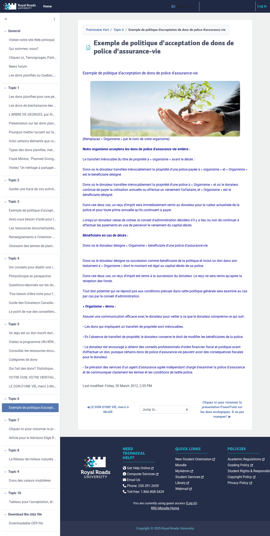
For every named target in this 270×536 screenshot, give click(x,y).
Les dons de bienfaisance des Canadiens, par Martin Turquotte (33, 106)
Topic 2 (13, 180)
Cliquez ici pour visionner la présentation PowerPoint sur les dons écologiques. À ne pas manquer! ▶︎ (222, 410)
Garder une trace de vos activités (33, 189)
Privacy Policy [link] (240, 483)
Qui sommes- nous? (23, 49)
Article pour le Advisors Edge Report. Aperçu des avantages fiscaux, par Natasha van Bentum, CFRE (33, 438)
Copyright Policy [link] (241, 477)
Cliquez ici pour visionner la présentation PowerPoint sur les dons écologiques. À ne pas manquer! (33, 429)
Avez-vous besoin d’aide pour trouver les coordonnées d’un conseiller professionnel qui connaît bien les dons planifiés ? (33, 219)
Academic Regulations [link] (246, 459)
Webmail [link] (183, 489)
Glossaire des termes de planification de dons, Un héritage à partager (33, 246)
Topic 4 (13, 258)
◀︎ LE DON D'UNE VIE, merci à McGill (108, 409)
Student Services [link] (189, 477)
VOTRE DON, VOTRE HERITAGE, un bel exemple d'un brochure (33, 377)
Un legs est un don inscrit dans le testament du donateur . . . (33, 333)
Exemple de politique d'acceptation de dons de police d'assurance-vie (33, 408)
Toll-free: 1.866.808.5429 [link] (145, 492)
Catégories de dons (23, 360)
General (14, 31)
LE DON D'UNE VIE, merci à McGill (33, 386)
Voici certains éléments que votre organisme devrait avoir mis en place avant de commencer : (33, 141)
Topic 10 (14, 493)
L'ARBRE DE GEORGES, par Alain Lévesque (33, 114)
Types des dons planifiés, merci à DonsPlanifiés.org (33, 150)
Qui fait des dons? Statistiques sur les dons (33, 368)
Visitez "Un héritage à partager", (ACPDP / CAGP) (33, 168)
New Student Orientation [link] (195, 459)
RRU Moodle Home (165, 508)
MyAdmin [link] (184, 471)
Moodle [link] (180, 465)
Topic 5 (13, 324)
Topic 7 (13, 420)
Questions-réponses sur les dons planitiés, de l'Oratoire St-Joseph (33, 285)
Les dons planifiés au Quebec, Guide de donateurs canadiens (33, 75)
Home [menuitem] (47, 6)
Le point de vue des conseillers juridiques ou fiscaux (33, 312)
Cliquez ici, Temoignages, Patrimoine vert (33, 58)
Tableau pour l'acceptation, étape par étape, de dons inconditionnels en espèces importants (33, 502)
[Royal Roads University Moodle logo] (86, 467)
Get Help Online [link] (140, 468)
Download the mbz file (25, 514)
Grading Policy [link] (240, 465)
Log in (262, 6)
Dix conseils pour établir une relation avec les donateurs (33, 267)
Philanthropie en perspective (30, 276)
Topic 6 (13, 399)
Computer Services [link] (142, 474)
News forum (18, 66)
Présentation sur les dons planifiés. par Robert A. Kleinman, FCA (33, 123)
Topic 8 (13, 450)
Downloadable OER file (26, 523)
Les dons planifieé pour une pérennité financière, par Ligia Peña (33, 97)
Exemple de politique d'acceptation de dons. (33, 210)
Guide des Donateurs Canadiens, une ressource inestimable (33, 303)
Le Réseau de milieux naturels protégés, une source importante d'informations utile (33, 459)
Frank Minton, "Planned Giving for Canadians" (33, 159)
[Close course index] (6, 19)
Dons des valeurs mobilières (30, 481)
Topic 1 (13, 88)
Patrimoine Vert (97, 30)
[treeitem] (29, 55)
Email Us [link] (133, 480)
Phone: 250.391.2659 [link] (142, 486)
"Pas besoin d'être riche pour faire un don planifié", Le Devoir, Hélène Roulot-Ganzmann (33, 294)
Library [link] (182, 483)
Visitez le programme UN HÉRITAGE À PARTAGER (33, 342)
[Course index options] (54, 19)
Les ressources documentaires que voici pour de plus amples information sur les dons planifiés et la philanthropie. (33, 228)
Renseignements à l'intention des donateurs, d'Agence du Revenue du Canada (33, 237)
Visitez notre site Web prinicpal (31, 40)
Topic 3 (13, 202)
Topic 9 (13, 472)
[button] (183, 6)
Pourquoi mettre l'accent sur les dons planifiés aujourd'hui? (33, 132)
